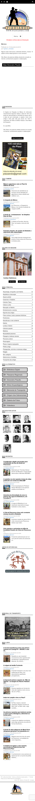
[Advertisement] (17, 86)
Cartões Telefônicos (9, 278)
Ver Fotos (12, 281)
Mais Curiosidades (18, 138)
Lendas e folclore (7, 326)
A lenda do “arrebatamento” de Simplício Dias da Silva (16, 215)
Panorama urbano (8, 339)
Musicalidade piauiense (9, 333)
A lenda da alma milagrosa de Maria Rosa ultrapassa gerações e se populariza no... (16, 730)
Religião (5, 352)
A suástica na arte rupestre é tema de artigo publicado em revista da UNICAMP (17, 480)
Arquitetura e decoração (9, 294)
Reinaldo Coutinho (9, 188)
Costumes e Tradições (9, 299)
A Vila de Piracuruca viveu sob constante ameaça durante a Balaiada (16, 513)
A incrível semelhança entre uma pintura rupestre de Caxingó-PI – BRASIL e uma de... (16, 649)
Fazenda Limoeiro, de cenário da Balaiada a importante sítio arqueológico (17, 231)
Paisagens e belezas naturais (11, 336)
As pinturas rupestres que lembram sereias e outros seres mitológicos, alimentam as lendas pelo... (17, 713)
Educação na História (8, 307)
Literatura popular (8, 328)
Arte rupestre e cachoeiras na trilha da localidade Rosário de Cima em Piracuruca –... (17, 530)
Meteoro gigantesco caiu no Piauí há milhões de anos (15, 184)
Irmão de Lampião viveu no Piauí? (14, 697)
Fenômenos (6, 318)
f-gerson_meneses (8, 49)
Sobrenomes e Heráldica (9, 357)
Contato (32, 780)
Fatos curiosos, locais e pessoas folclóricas (14, 315)
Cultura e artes (7, 305)
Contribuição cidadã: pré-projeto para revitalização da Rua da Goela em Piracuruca (15, 463)
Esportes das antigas (8, 312)
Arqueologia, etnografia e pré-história (13, 292)
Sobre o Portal (23, 780)
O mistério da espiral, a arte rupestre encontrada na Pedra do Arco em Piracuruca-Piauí (15, 747)
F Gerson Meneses (9, 203)
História (5, 323)
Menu (16, 36)
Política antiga (7, 346)
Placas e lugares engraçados (11, 344)
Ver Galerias (22, 281)
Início (16, 780)
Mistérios (5, 331)
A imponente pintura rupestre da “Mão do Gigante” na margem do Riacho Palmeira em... (16, 681)
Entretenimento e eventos (10, 310)
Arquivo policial (7, 297)
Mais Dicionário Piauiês (12, 65)
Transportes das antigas (9, 360)
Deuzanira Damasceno (10, 219)
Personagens (6, 341)
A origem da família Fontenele (13, 665)
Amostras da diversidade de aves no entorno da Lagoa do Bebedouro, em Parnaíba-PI (15, 496)
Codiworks (5, 777)
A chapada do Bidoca (10, 200)
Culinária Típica (7, 302)
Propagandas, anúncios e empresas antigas (15, 349)
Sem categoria (7, 354)
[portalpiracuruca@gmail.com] (7, 2)
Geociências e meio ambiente (11, 320)
